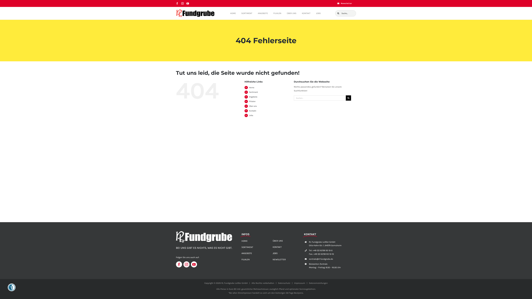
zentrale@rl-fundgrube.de (321, 259)
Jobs (251, 115)
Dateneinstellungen (318, 283)
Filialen (252, 101)
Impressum (299, 283)
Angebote (253, 97)
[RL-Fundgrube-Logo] (195, 10)
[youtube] (187, 3)
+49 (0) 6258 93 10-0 (322, 250)
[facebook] (177, 3)
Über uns (253, 106)
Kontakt (252, 111)
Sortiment (253, 92)
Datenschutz (284, 283)
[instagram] (182, 3)
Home (251, 87)
